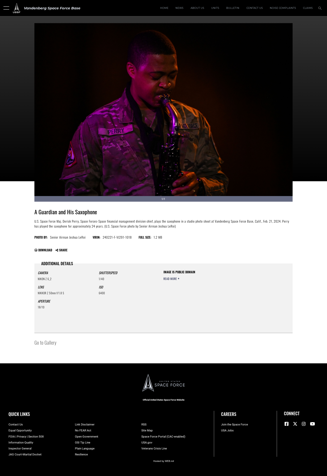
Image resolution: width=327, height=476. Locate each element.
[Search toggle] (320, 8)
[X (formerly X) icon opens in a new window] (295, 423)
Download (44, 250)
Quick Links (19, 414)
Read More (171, 279)
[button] (5, 8)
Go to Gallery (45, 342)
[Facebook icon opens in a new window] (286, 423)
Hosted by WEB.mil (163, 461)
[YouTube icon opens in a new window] (312, 423)
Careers (228, 414)
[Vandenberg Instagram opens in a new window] (303, 423)
